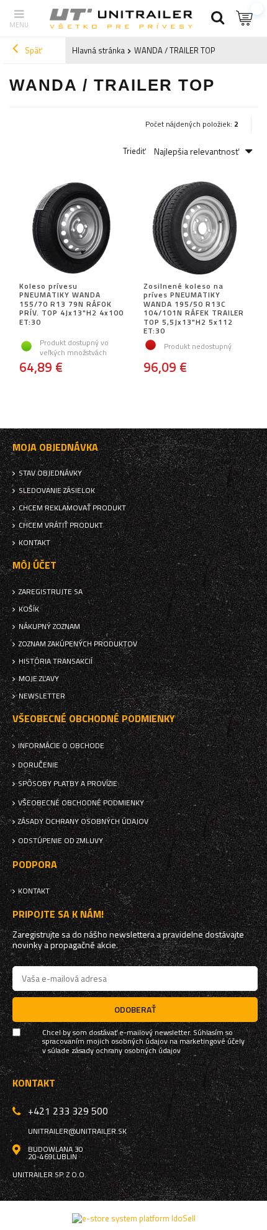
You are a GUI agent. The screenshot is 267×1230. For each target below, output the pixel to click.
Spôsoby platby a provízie (67, 783)
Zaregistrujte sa (51, 591)
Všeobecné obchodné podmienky (81, 803)
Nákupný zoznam (49, 626)
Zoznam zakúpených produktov (78, 644)
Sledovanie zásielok (57, 490)
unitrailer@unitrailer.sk (77, 1131)
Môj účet (34, 565)
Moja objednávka (55, 447)
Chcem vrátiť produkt (61, 525)
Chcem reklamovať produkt (72, 508)
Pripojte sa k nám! (58, 914)
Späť (32, 50)
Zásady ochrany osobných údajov (83, 821)
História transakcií (56, 661)
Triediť (134, 151)
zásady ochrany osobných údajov (126, 1050)
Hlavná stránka (98, 50)
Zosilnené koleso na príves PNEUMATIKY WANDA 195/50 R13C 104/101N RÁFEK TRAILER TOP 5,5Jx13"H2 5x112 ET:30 (193, 308)
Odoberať (135, 1009)
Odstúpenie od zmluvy (60, 840)
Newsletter (42, 696)
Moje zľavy (39, 678)
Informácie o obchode (61, 745)
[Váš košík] (245, 18)
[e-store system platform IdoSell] (134, 1218)
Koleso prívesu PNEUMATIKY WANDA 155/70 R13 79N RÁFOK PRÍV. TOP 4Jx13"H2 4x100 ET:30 (71, 305)
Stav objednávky (50, 473)
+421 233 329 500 (68, 1111)
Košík (29, 609)
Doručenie (38, 765)
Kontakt (34, 542)
